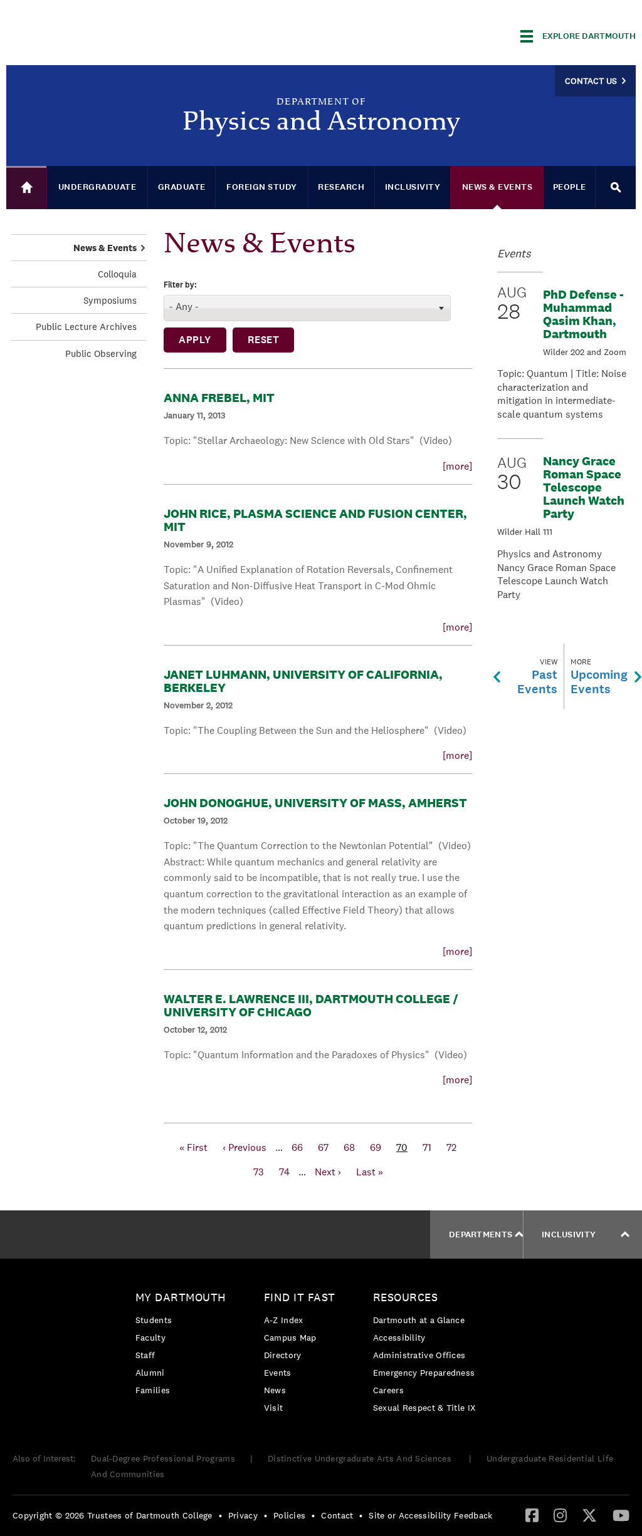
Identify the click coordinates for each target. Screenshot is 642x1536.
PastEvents (537, 676)
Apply (195, 339)
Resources (405, 1297)
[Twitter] (589, 1514)
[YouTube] (621, 1514)
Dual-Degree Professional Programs (163, 1458)
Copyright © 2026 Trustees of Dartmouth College (113, 1515)
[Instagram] (560, 1514)
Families (152, 1390)
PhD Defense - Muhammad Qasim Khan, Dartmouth (583, 314)
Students (153, 1320)
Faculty (150, 1337)
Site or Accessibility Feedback (430, 1515)
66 (297, 1147)
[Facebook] (532, 1514)
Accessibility (399, 1337)
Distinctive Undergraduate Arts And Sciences (361, 1458)
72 (451, 1147)
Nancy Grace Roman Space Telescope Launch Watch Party (583, 487)
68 (349, 1147)
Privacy (243, 1515)
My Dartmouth (180, 1297)
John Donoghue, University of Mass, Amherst (315, 803)
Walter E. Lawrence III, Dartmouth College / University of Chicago (311, 1005)
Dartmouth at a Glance (419, 1320)
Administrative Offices (419, 1355)
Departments (480, 1234)
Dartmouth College (105, 34)
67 (323, 1147)
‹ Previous (244, 1147)
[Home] (26, 187)
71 (427, 1147)
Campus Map (290, 1337)
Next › (328, 1171)
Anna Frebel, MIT (219, 397)
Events (278, 1372)
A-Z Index (283, 1320)
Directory (283, 1355)
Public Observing (101, 353)
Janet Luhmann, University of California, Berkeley (303, 681)
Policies (289, 1515)
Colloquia (117, 274)
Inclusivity (569, 1234)
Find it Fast (299, 1297)
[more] (457, 466)
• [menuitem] (220, 1515)
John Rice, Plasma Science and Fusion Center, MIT (315, 520)
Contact (337, 1515)
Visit (273, 1407)
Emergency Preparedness (424, 1372)
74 (284, 1171)
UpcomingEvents (599, 676)
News (275, 1390)
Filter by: (180, 285)
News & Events (105, 248)
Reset (264, 339)
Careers (388, 1390)
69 (375, 1147)
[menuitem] (184, 1346)
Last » (369, 1171)
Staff (145, 1355)
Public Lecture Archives (86, 326)
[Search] (616, 187)
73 (258, 1171)
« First (193, 1147)
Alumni (150, 1372)
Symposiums (110, 300)
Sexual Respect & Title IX (424, 1407)
